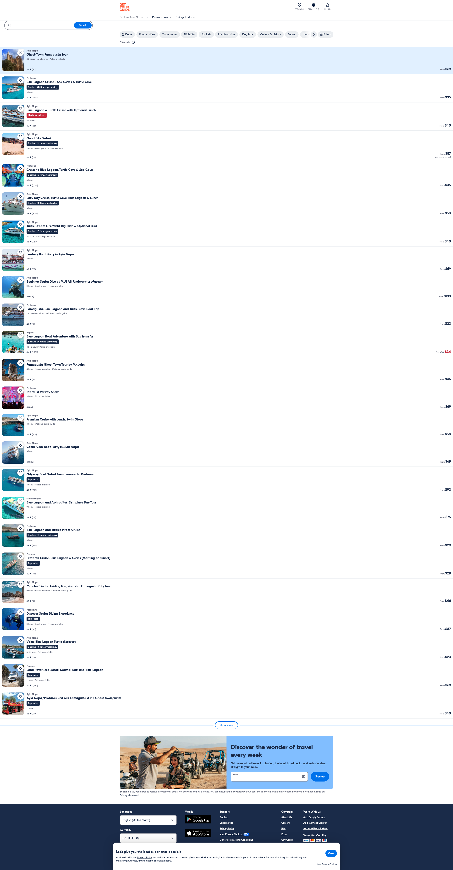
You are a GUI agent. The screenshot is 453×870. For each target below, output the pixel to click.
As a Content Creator (315, 822)
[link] (226, 60)
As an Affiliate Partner (315, 828)
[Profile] (328, 5)
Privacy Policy (227, 828)
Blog (283, 828)
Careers (285, 822)
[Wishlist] (299, 5)
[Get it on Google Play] (198, 820)
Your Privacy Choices (231, 834)
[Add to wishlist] (20, 53)
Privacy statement (129, 795)
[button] (226, 60)
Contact (224, 817)
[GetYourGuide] (125, 7)
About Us (286, 817)
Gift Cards (287, 839)
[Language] (313, 5)
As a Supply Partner (314, 817)
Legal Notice (226, 822)
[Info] (133, 42)
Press (284, 834)
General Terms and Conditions (236, 839)
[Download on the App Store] (198, 834)
